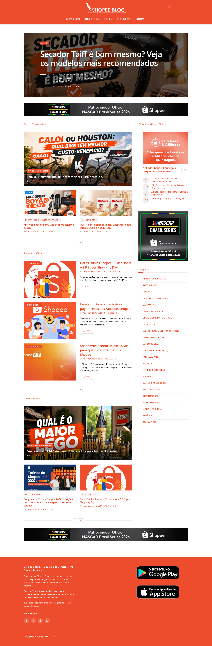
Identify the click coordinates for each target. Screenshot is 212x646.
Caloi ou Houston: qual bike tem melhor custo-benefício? (65, 177)
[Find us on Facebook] (26, 620)
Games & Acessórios (154, 383)
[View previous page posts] (75, 243)
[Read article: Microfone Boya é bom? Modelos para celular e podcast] (50, 203)
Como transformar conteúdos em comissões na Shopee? (166, 180)
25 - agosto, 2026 (108, 272)
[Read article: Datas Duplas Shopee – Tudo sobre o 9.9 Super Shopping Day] (50, 279)
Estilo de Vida (91, 19)
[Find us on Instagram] (33, 620)
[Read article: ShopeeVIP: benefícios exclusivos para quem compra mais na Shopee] (50, 362)
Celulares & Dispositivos (157, 318)
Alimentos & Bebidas (154, 278)
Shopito (59, 87)
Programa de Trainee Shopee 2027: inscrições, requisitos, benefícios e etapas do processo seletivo (48, 502)
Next (178, 88)
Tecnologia (123, 19)
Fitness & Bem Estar (38, 171)
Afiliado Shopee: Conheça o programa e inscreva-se (159, 169)
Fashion (108, 19)
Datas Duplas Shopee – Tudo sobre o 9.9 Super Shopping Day (106, 265)
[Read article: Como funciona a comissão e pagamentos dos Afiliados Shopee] (50, 320)
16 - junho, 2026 (107, 313)
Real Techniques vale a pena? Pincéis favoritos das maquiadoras (101, 58)
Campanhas (149, 305)
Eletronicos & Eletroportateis (42, 220)
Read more (87, 286)
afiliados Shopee (51, 597)
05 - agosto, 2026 (48, 181)
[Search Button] (169, 7)
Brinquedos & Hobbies (39, 446)
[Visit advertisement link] (106, 109)
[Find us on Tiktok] (40, 621)
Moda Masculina (152, 409)
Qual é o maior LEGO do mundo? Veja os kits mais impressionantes (72, 451)
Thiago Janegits (90, 272)
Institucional (32, 494)
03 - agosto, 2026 (45, 232)
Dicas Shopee (73, 19)
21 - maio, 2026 (106, 359)
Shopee (34, 606)
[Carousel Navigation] (174, 88)
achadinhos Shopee (65, 594)
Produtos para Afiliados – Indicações (167, 198)
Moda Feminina (151, 402)
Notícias (139, 19)
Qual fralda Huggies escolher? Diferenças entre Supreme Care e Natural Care (105, 226)
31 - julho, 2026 (100, 232)
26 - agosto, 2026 (48, 456)
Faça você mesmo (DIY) (155, 350)
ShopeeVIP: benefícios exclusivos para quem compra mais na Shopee (104, 350)
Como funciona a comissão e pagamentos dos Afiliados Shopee (105, 306)
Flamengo (148, 376)
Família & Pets (89, 220)
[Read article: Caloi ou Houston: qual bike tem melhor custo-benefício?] (78, 159)
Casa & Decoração (154, 311)
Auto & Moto (150, 285)
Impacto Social (151, 389)
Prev (170, 88)
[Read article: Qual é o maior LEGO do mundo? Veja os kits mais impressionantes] (78, 433)
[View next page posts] (80, 243)
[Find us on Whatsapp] (47, 620)
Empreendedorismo (154, 337)
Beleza (44, 43)
